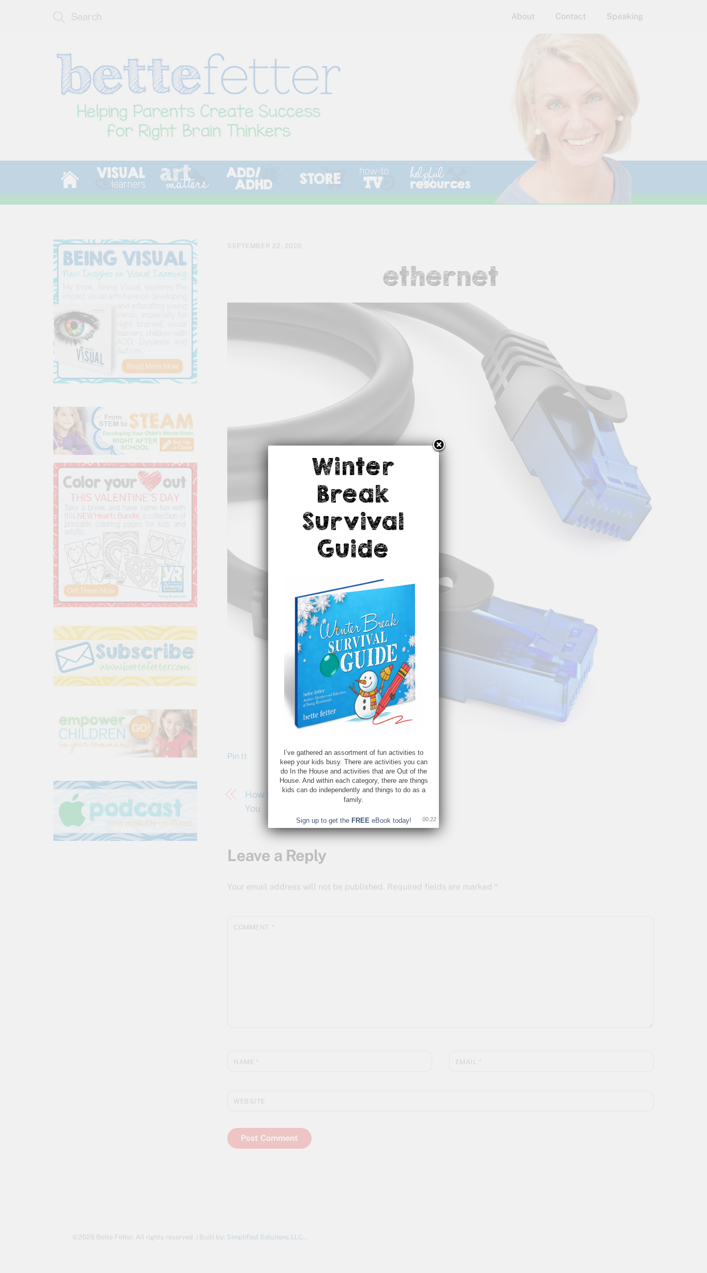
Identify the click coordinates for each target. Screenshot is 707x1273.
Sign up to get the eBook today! (353, 820)
